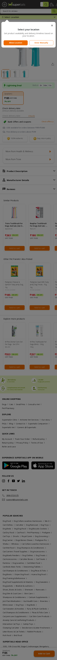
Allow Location (15, 43)
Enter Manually (41, 43)
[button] (28, 25)
